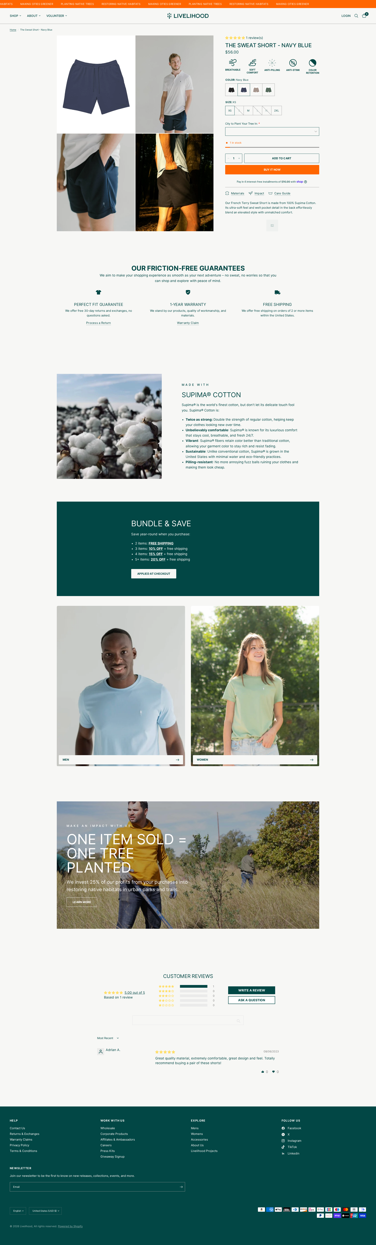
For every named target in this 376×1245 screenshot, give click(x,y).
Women (202, 759)
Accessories (199, 1139)
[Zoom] (126, 43)
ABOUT (32, 16)
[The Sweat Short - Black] (231, 89)
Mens (195, 1128)
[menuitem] (17, 16)
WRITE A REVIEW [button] (251, 990)
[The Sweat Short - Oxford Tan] (256, 89)
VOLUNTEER (55, 16)
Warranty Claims (21, 1139)
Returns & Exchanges (24, 1134)
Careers (106, 1145)
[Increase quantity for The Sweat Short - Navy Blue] (239, 158)
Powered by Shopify (70, 1226)
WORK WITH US (112, 1120)
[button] (235, 38)
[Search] (356, 16)
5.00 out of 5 (135, 993)
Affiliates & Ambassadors (117, 1139)
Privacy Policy (19, 1145)
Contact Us (17, 1128)
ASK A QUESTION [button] (251, 1000)
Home (13, 29)
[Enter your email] (181, 1187)
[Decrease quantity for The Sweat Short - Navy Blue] (228, 158)
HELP (14, 1120)
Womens (197, 1134)
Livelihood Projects (204, 1151)
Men (66, 759)
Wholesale (107, 1128)
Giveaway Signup (112, 1156)
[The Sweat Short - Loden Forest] (268, 89)
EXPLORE (198, 1120)
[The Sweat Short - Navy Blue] (244, 89)
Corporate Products (114, 1134)
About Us (197, 1145)
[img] (165, 1052)
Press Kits (107, 1151)
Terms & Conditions (23, 1151)
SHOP (14, 16)
